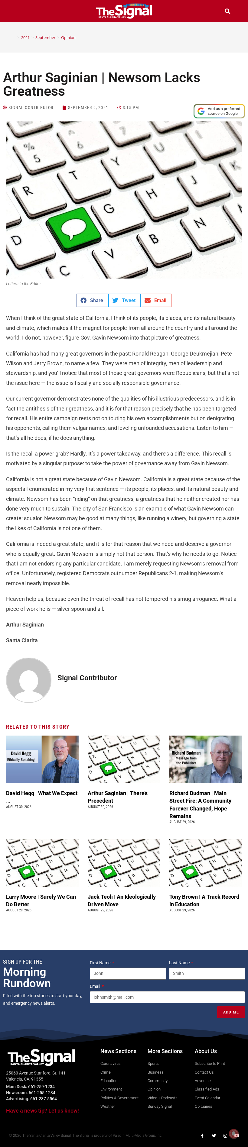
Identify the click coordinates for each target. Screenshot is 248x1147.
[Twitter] (214, 1136)
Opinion (68, 37)
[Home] (13, 37)
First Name (100, 962)
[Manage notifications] (234, 1134)
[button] (20, 12)
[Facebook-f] (202, 1136)
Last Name (180, 962)
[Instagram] (225, 1136)
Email (95, 986)
